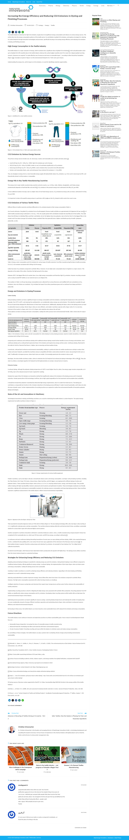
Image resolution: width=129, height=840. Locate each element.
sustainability (18, 705)
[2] (13, 58)
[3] (68, 159)
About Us (28, 2)
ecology (12, 705)
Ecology (41, 25)
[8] (79, 542)
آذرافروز (21, 813)
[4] (8, 658)
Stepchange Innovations (18, 2)
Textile (53, 25)
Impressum (110, 837)
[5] (84, 211)
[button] (9, 32)
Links (33, 2)
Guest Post (39, 2)
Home (9, 2)
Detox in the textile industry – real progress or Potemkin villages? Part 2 (47, 767)
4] (36, 187)
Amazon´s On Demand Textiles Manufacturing (73, 766)
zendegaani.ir (23, 785)
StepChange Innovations (100, 837)
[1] (69, 50)
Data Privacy (118, 837)
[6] (79, 358)
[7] (66, 535)
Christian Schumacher (16, 25)
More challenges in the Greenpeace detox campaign (20, 768)
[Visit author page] (11, 729)
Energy (47, 25)
